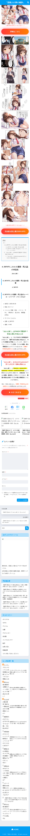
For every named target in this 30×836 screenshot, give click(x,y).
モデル (4, 622)
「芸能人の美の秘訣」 (15, 2)
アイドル (5, 626)
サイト (4, 486)
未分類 (4, 636)
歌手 (4, 643)
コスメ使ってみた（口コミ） (11, 653)
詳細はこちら (15, 31)
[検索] (27, 528)
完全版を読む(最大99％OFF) (15, 231)
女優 (4, 629)
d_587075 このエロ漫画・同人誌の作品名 (15, 245)
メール (4, 479)
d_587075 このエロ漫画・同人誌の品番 (15, 247)
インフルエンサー (8, 640)
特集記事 (5, 650)
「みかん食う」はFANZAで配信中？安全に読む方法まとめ (16, 253)
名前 (4, 472)
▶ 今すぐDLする (15, 392)
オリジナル (12, 413)
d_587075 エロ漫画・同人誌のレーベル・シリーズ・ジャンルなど (17, 249)
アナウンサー (6, 633)
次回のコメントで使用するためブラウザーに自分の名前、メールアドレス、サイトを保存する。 (15, 494)
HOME (16, 829)
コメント (5, 451)
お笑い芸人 (6, 646)
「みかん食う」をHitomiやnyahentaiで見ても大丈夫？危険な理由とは (16, 257)
